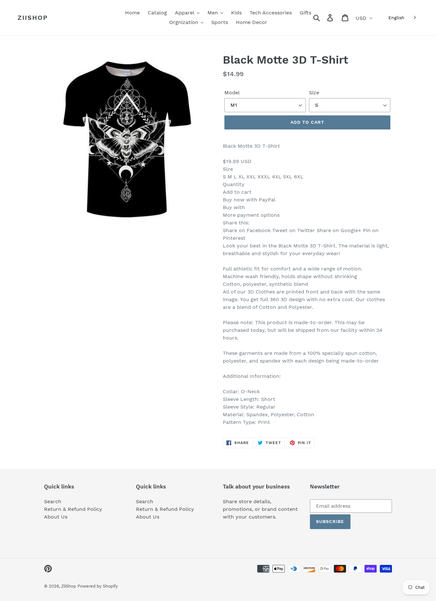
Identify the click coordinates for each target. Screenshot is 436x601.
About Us (55, 517)
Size (314, 93)
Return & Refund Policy (73, 509)
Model (232, 93)
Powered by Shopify (98, 586)
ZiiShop (33, 17)
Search (52, 501)
